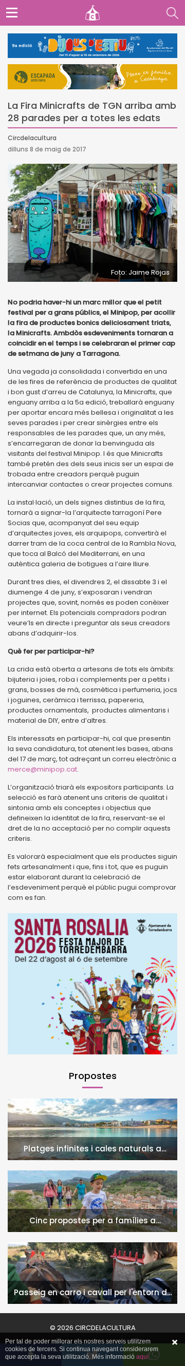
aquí (142, 1356)
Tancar (175, 1342)
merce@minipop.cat (42, 769)
